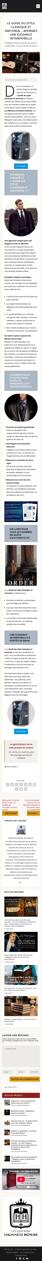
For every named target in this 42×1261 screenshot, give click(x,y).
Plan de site (8, 1249)
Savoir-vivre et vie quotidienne (20, 1125)
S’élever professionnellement (20, 1105)
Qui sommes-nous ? (27, 1252)
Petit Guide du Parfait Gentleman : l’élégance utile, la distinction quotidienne (19, 957)
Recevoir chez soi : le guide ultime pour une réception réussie (24, 1122)
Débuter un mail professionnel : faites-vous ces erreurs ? (23, 1102)
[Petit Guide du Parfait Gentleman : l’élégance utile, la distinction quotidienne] (21, 942)
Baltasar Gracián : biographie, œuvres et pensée (23, 1112)
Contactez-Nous (21, 1255)
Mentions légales (12, 1252)
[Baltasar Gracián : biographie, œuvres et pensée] (7, 1112)
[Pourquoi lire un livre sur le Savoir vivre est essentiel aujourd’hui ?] (21, 975)
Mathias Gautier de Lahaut (24, 43)
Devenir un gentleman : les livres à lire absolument (20, 1020)
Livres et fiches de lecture (26, 46)
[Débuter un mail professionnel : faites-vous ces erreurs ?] (7, 1102)
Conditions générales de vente (25, 1249)
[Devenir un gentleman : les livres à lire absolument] (21, 1006)
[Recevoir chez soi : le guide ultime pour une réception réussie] (7, 1122)
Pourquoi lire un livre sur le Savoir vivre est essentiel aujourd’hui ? (20, 989)
